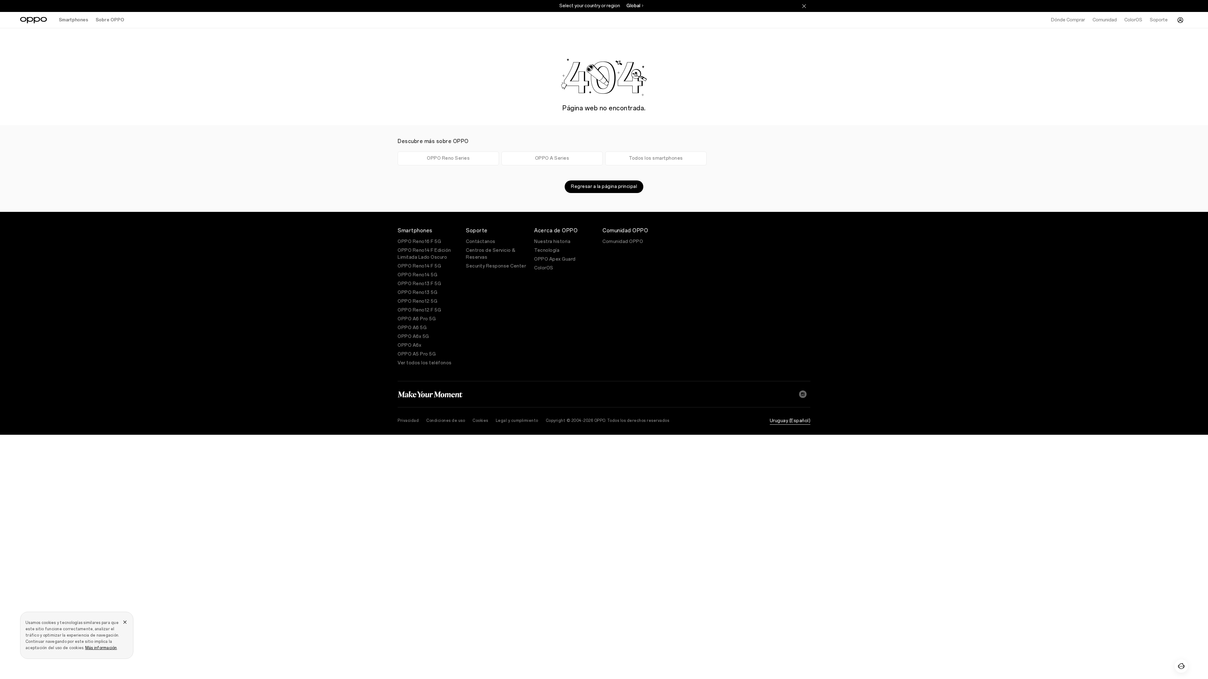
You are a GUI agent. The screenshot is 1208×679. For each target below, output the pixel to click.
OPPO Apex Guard (555, 259)
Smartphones (73, 20)
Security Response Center (496, 266)
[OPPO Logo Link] (33, 20)
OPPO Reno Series (448, 158)
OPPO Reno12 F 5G (419, 310)
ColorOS (543, 268)
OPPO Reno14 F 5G (419, 266)
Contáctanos (480, 241)
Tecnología (546, 250)
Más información (101, 648)
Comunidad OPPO (622, 241)
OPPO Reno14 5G (417, 275)
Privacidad (408, 420)
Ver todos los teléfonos (425, 363)
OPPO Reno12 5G (417, 301)
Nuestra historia (552, 241)
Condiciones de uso (445, 420)
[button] (1181, 666)
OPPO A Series (552, 158)
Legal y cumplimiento (517, 420)
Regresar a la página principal (604, 186)
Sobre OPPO (110, 20)
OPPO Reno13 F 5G (419, 283)
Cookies (480, 420)
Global (633, 5)
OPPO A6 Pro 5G (417, 319)
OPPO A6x (409, 345)
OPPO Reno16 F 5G (419, 241)
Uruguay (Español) (790, 420)
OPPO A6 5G (412, 327)
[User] (1180, 20)
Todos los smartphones (656, 158)
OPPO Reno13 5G (417, 292)
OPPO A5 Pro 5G (417, 354)
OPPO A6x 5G (413, 336)
